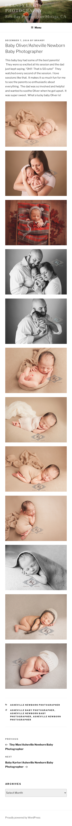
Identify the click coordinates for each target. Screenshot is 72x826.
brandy (39, 40)
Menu (38, 27)
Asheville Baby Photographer (32, 710)
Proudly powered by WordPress (22, 817)
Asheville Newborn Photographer (35, 705)
